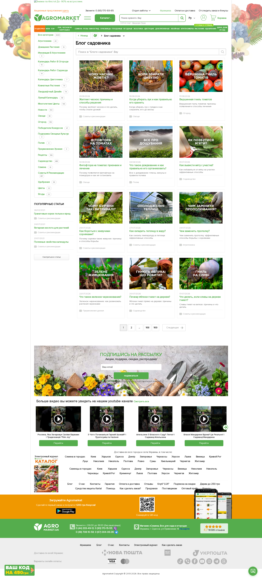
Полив (43, 142)
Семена (78, 28)
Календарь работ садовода (53, 72)
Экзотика (138, 28)
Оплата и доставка (185, 10)
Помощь (110, 488)
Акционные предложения (51, 10)
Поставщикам (169, 488)
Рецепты (45, 155)
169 (155, 327)
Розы (85, 28)
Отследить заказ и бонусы (213, 10)
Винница (200, 456)
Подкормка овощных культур (53, 135)
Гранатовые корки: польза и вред (52, 213)
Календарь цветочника (52, 79)
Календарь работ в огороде (53, 63)
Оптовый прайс (190, 488)
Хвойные (175, 28)
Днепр (131, 456)
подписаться (131, 375)
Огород (45, 122)
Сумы (153, 461)
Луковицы (105, 28)
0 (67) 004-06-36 (104, 532)
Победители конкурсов (53, 128)
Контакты (95, 483)
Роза (143, 23)
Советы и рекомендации (51, 174)
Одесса (119, 456)
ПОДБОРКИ (40, 28)
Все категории (49, 35)
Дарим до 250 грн (210, 483)
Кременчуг (125, 473)
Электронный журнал (146, 545)
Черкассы (161, 456)
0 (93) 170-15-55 (104, 528)
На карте (185, 528)
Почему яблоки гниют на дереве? (149, 296)
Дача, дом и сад (222, 28)
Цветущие (149, 28)
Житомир (200, 461)
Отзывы (148, 483)
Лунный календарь (50, 97)
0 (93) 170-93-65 (105, 10)
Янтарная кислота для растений (51, 227)
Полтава (128, 461)
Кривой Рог (215, 456)
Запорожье (146, 456)
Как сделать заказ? (130, 488)
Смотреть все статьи (51, 257)
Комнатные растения (51, 85)
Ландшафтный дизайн (52, 91)
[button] (252, 571)
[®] (57, 20)
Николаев (98, 461)
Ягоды (44, 194)
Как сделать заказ (172, 545)
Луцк (85, 461)
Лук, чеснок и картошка (65, 28)
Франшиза (165, 10)
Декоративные (162, 28)
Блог (70, 483)
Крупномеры (187, 28)
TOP (52, 28)
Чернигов (185, 461)
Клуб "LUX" (163, 483)
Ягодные (127, 28)
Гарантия (110, 483)
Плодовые (117, 28)
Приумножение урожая (52, 149)
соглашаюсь (113, 380)
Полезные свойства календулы (51, 241)
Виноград (136, 23)
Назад (84, 35)
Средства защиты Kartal (88, 488)
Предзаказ (152, 488)
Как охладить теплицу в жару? (147, 231)
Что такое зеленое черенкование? (100, 296)
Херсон (176, 456)
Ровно (141, 461)
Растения (199, 28)
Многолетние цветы (51, 103)
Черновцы (92, 473)
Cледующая (172, 327)
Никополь (114, 461)
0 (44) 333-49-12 (85, 528)
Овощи (44, 116)
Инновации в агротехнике (52, 54)
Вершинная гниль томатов (195, 99)
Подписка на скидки (185, 483)
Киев (93, 456)
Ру (190, 18)
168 (147, 327)
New (48, 28)
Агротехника (47, 41)
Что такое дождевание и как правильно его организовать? (147, 167)
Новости (45, 109)
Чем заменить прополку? (194, 231)
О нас (82, 483)
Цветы (44, 188)
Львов (188, 456)
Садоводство (48, 161)
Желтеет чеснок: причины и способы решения (96, 101)
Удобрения (210, 28)
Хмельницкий (168, 461)
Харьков (106, 456)
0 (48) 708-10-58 (85, 532)
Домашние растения (51, 47)
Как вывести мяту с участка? (196, 165)
